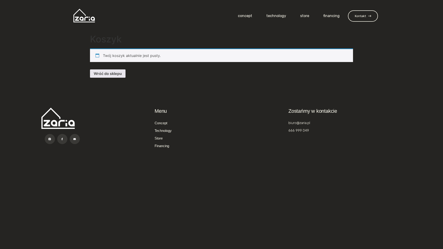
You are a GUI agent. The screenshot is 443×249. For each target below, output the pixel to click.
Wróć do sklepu (108, 73)
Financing (331, 16)
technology (276, 16)
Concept (245, 16)
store (304, 16)
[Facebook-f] (62, 139)
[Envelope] (75, 139)
